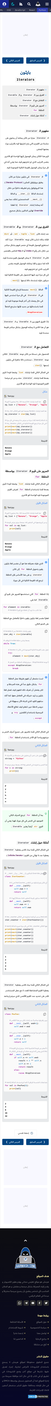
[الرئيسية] (38, 4)
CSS (9, 10)
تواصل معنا (42, 1333)
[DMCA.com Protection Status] (38, 1398)
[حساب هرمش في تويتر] (46, 1303)
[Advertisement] (25, 32)
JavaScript (20, 10)
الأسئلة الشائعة (16, 1322)
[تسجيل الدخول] (4, 4)
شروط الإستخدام (16, 1327)
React (32, 10)
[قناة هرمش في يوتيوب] (33, 1303)
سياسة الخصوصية (38, 1327)
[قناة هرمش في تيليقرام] (26, 1303)
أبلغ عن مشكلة (40, 1344)
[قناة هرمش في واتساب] (19, 1303)
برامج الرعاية (41, 1339)
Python (42, 10)
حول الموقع (41, 1322)
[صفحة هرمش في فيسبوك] (39, 1303)
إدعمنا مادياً (18, 1333)
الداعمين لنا (18, 1339)
